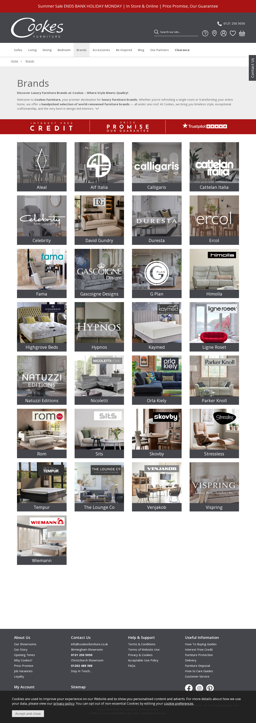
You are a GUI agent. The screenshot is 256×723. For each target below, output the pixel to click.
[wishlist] (233, 33)
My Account (24, 687)
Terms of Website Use (144, 649)
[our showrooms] (214, 33)
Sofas (18, 50)
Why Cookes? (23, 660)
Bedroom (64, 50)
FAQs (131, 666)
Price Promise (23, 666)
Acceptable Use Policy (143, 660)
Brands (82, 50)
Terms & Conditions (141, 644)
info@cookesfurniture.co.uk (89, 644)
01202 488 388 (81, 666)
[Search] (156, 32)
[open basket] (242, 33)
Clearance (182, 50)
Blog (141, 50)
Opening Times (24, 655)
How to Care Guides (199, 671)
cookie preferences (178, 703)
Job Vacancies (23, 671)
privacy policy (63, 703)
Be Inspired (124, 50)
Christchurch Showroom (87, 660)
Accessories (101, 50)
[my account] (224, 33)
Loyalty (19, 676)
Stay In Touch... (81, 671)
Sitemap (78, 687)
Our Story (20, 649)
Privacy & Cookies (140, 655)
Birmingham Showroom (87, 649)
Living (32, 50)
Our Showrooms (25, 644)
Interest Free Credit (199, 649)
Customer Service (197, 676)
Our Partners (159, 50)
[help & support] (205, 33)
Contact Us (252, 68)
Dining (47, 50)
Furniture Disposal (197, 666)
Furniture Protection (199, 655)
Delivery (190, 660)
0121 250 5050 (234, 23)
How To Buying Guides (201, 644)
